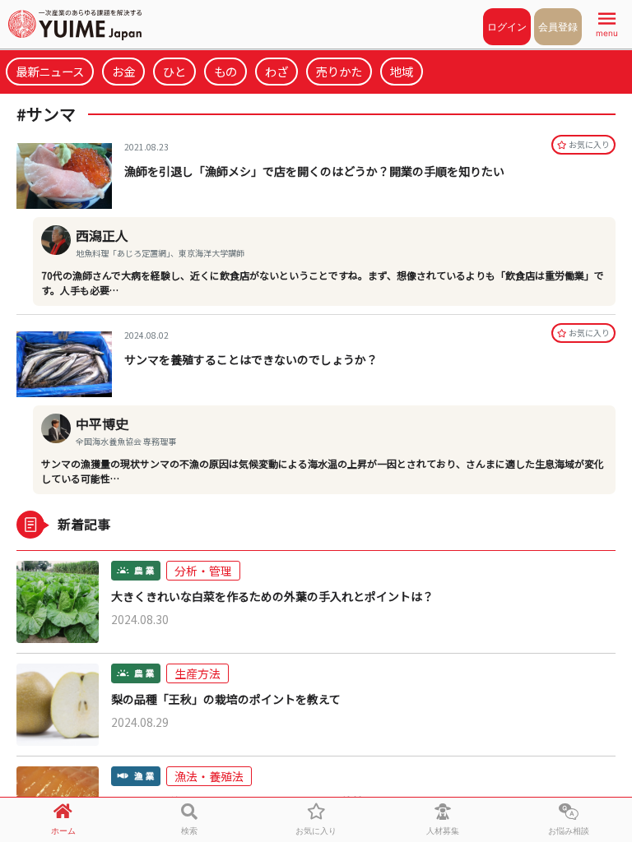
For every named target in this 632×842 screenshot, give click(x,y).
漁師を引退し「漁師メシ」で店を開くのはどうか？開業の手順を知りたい (314, 171)
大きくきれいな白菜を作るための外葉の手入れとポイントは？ (272, 596)
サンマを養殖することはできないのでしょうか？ (251, 359)
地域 (401, 71)
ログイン (507, 27)
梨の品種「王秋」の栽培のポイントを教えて (226, 699)
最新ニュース (50, 71)
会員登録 (558, 27)
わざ (276, 71)
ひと (174, 71)
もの (225, 71)
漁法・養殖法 (209, 776)
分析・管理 (203, 570)
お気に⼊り (589, 144)
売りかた (339, 71)
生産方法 (197, 673)
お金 (123, 71)
